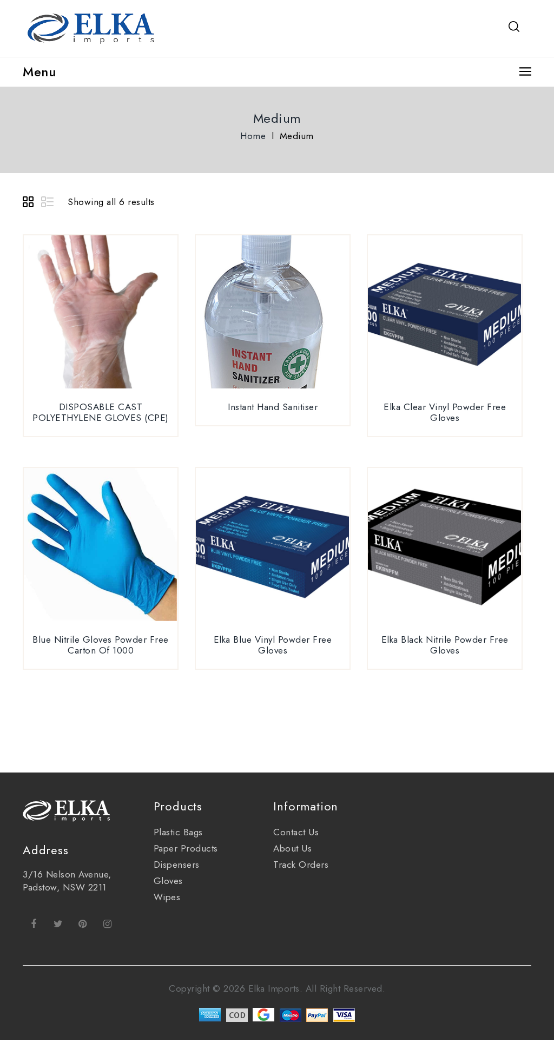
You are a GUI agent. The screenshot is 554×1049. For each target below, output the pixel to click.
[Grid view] (30, 203)
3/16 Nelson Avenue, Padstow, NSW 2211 (67, 881)
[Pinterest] (82, 923)
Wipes (167, 896)
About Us (292, 848)
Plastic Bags (178, 832)
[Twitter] (58, 923)
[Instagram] (107, 923)
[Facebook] (33, 923)
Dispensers (177, 864)
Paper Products (186, 848)
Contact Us (296, 832)
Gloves (168, 880)
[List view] (48, 203)
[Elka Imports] (93, 27)
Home (253, 135)
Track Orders (300, 864)
